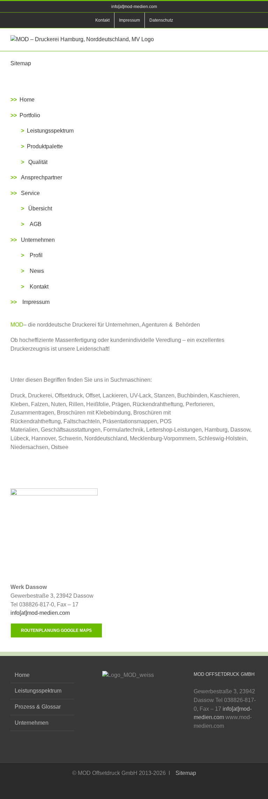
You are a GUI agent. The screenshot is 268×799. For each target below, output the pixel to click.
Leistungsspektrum (50, 131)
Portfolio (30, 115)
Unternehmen (37, 240)
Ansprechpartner (41, 177)
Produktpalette (45, 146)
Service (30, 193)
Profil (36, 255)
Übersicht (40, 208)
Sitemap (185, 773)
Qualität (37, 162)
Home (26, 100)
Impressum (36, 302)
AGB (36, 224)
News (37, 271)
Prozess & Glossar (38, 707)
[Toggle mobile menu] (255, 39)
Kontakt (39, 287)
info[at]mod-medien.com (134, 6)
